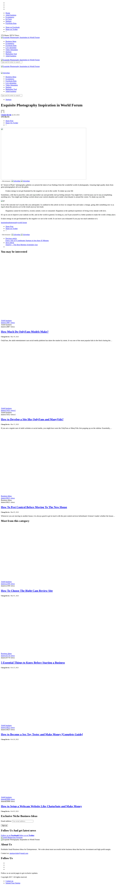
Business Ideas (11, 41)
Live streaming (11, 48)
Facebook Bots (11, 23)
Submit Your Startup (13, 883)
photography (13, 223)
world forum (22, 223)
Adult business (11, 15)
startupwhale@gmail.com (19, 853)
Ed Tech (9, 19)
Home (8, 13)
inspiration (5, 223)
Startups (8, 21)
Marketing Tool (11, 54)
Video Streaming (12, 50)
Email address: (6, 821)
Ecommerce (10, 17)
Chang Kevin (6, 115)
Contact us (9, 881)
